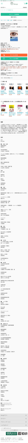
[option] (4, 89)
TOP (1, 20)
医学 (11, 20)
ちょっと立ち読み (14, 58)
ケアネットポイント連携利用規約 (17, 439)
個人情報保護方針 (8, 438)
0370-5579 (7, 50)
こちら (11, 77)
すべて (5, 20)
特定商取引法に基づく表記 (5, 439)
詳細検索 (25, 7)
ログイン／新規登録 (14, 14)
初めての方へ (14, 17)
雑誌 (8, 20)
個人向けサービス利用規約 (17, 438)
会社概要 (2, 438)
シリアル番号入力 (14, 430)
